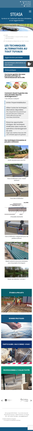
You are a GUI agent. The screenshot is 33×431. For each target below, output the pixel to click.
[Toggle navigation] (30, 11)
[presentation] (2, 400)
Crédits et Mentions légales (9, 419)
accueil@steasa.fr (23, 416)
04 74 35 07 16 (11, 416)
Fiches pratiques (10, 70)
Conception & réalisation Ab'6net (12, 420)
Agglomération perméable (14, 57)
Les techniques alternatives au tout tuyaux (15, 64)
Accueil (6, 35)
